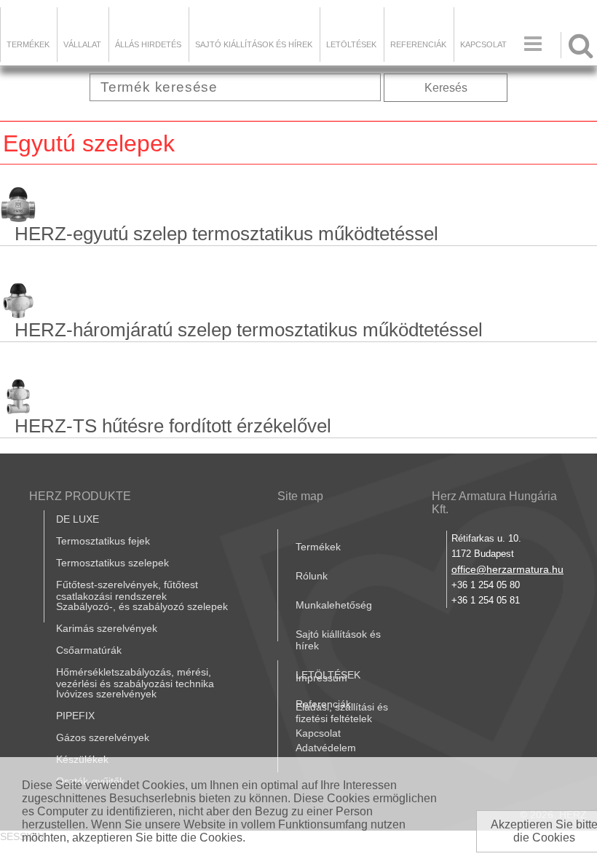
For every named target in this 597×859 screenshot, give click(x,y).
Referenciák (418, 44)
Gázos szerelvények (102, 737)
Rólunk (312, 576)
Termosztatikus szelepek (112, 563)
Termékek (28, 44)
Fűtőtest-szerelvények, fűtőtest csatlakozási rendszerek (127, 590)
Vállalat (82, 44)
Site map (300, 496)
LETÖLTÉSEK (351, 44)
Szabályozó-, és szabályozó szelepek (142, 606)
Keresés (445, 88)
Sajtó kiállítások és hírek (253, 44)
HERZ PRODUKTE (80, 496)
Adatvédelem (326, 747)
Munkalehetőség (334, 605)
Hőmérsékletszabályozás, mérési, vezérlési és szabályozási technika (135, 677)
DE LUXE (77, 519)
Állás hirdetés (148, 44)
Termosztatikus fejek (103, 541)
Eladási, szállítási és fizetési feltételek (342, 712)
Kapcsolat (483, 44)
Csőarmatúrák (89, 650)
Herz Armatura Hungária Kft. (494, 502)
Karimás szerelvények (106, 628)
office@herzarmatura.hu (507, 569)
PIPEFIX (75, 715)
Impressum (321, 678)
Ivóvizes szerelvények (106, 694)
